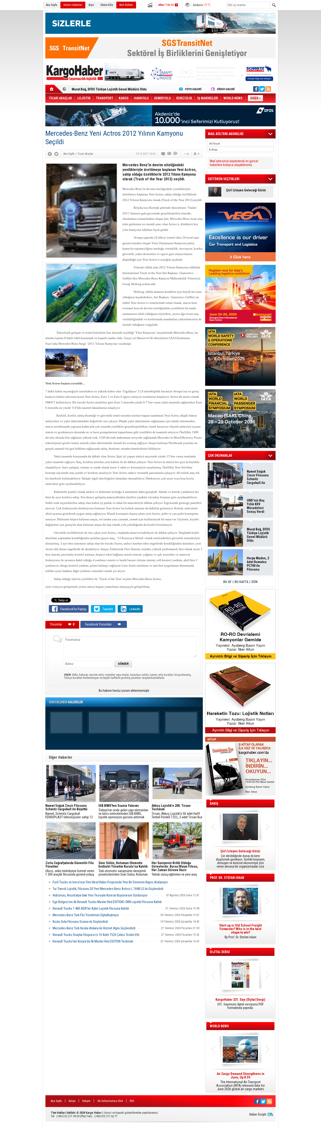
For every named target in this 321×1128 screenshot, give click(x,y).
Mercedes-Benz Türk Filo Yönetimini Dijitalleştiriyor (86, 915)
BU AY (227, 582)
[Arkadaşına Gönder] (169, 154)
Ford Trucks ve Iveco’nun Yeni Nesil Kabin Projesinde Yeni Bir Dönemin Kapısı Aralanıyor (110, 882)
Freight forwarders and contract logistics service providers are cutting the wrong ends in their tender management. (240, 933)
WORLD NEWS (219, 1026)
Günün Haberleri (72, 5)
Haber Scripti (257, 1114)
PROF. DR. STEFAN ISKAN (227, 878)
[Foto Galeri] (191, 89)
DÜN (254, 582)
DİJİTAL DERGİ (220, 952)
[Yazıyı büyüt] (196, 154)
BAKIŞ (214, 803)
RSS (132, 1101)
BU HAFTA (241, 582)
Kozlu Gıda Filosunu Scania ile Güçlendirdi (80, 921)
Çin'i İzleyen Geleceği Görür (246, 190)
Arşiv (91, 5)
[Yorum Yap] (163, 154)
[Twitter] (56, 154)
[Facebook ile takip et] (256, 89)
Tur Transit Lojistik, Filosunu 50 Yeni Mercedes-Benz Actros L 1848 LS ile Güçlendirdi (108, 889)
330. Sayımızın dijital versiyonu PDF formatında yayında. (240, 1004)
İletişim (86, 1101)
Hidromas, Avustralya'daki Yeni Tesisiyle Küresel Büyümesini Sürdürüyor (100, 895)
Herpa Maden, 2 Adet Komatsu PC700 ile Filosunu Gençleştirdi (116, 89)
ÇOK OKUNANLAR (220, 455)
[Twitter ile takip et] (262, 89)
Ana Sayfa (51, 5)
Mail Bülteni (126, 5)
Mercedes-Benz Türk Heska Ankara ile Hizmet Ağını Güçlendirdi (94, 928)
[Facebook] (50, 154)
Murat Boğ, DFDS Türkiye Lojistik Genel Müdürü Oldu (258, 534)
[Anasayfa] (54, 89)
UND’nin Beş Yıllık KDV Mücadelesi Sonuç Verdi (255, 506)
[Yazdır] (175, 154)
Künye (72, 1101)
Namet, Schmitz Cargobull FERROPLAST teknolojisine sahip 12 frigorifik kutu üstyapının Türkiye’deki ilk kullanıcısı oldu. (71, 811)
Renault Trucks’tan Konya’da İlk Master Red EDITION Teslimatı (93, 941)
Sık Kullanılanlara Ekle (110, 1101)
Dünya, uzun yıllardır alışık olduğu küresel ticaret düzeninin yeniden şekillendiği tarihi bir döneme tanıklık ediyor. (240, 859)
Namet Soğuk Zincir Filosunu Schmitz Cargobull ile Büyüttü (258, 477)
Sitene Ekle (106, 5)
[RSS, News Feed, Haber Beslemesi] (268, 89)
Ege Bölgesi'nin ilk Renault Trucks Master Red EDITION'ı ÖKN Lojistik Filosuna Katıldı (107, 902)
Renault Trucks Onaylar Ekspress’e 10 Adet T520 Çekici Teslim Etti (96, 935)
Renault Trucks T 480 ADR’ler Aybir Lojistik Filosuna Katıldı (91, 908)
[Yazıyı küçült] (186, 154)
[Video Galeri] (223, 89)
